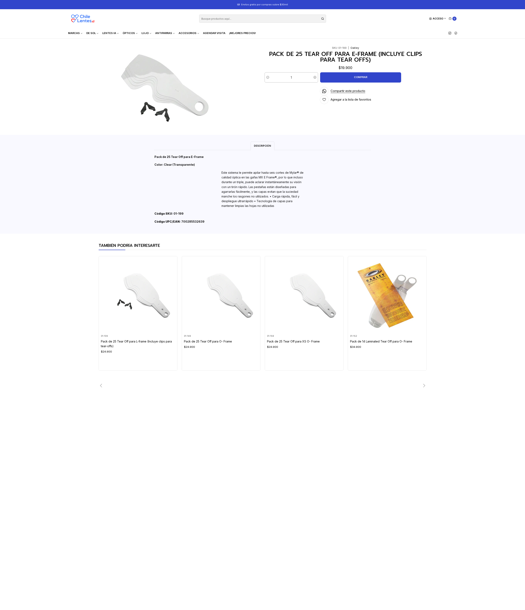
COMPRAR (360, 77)
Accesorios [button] (187, 33)
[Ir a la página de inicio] (82, 19)
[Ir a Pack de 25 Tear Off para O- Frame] (221, 295)
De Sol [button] (91, 33)
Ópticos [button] (129, 33)
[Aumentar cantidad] (315, 77)
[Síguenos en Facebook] (455, 33)
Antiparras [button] (163, 33)
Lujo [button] (145, 33)
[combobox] (262, 19)
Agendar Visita (214, 33)
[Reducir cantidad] (268, 77)
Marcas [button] (74, 33)
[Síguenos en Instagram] (449, 33)
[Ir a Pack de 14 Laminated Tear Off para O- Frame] (387, 295)
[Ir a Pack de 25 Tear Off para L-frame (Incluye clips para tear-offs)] (138, 295)
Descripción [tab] (262, 145)
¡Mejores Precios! (242, 33)
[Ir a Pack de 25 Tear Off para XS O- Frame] (304, 295)
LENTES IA (109, 33)
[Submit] (322, 19)
